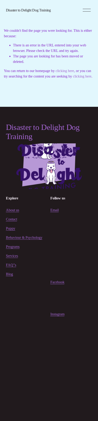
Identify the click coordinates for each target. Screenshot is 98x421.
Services (12, 256)
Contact (11, 219)
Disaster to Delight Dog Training (28, 10)
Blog (9, 274)
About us (12, 210)
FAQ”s (11, 265)
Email (54, 210)
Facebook (57, 282)
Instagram (57, 314)
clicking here (65, 71)
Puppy (10, 228)
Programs (13, 247)
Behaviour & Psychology (24, 237)
